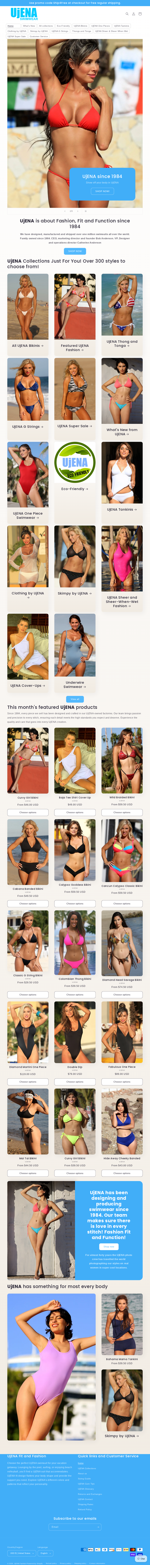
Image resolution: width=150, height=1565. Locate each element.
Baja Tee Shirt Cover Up (75, 797)
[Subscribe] (98, 1527)
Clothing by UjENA (28, 593)
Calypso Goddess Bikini (75, 884)
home (80, 1463)
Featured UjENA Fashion (75, 348)
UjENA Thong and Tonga (122, 344)
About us (82, 1473)
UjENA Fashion (20, 1563)
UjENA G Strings (26, 427)
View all (75, 699)
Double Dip (75, 1067)
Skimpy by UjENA (73, 593)
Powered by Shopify (35, 1563)
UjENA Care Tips (86, 1484)
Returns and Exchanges (90, 1494)
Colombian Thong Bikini (75, 979)
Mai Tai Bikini (28, 1158)
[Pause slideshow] (85, 211)
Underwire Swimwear (74, 684)
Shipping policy (80, 1563)
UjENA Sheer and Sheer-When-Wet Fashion (122, 601)
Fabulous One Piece (122, 1067)
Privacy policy (65, 1563)
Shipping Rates (85, 1504)
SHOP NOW (75, 191)
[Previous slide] (65, 211)
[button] (127, 14)
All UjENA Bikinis (26, 346)
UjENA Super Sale (72, 426)
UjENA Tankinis (120, 509)
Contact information (97, 1563)
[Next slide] (78, 211)
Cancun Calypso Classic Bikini (122, 886)
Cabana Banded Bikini (28, 889)
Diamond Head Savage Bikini (122, 980)
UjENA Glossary (86, 1489)
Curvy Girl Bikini (28, 797)
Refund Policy (85, 1509)
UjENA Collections (87, 1468)
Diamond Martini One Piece (28, 1067)
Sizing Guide (84, 1478)
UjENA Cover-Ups (26, 686)
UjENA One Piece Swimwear (28, 515)
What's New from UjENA (122, 432)
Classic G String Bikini (27, 975)
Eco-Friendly (73, 489)
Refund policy (51, 1563)
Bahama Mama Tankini (122, 1359)
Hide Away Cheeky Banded (122, 1158)
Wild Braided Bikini (122, 797)
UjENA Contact (85, 1499)
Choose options (27, 812)
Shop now (109, 1246)
